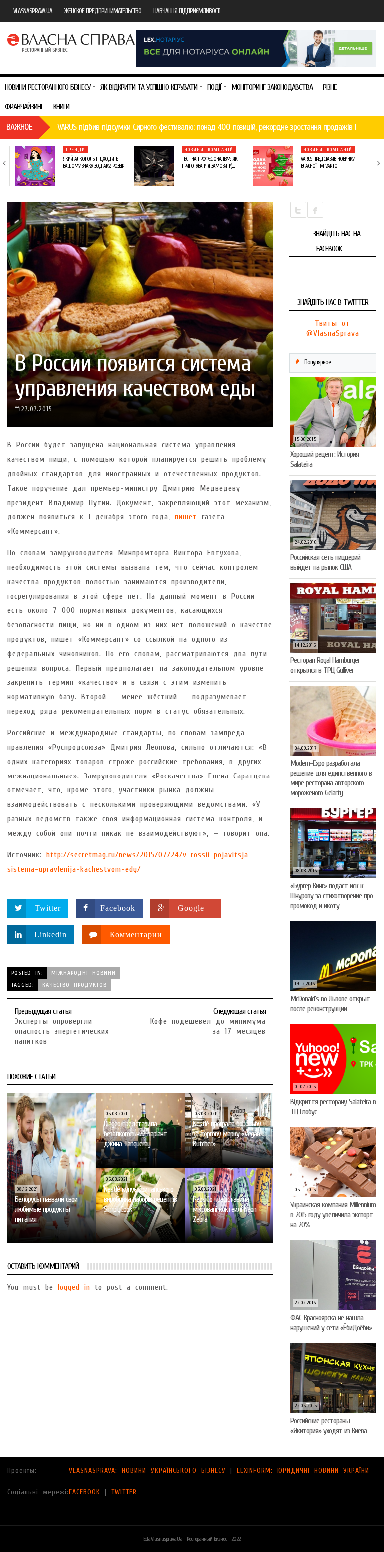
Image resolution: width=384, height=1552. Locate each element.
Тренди (76, 150)
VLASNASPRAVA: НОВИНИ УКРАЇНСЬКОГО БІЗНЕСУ (147, 1470)
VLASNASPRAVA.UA (33, 11)
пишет (186, 516)
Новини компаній (209, 150)
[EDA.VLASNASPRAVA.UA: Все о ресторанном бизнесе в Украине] (72, 41)
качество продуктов (74, 984)
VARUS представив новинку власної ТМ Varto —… (327, 162)
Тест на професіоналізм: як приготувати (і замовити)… (210, 162)
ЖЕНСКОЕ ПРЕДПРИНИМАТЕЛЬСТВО (103, 11)
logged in (74, 1287)
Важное (19, 127)
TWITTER (124, 1492)
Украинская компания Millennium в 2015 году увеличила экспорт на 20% (333, 1214)
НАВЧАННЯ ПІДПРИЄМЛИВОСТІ (187, 11)
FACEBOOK (84, 1492)
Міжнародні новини (84, 972)
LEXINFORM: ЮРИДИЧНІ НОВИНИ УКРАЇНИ (303, 1470)
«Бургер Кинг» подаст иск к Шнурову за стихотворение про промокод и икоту (331, 895)
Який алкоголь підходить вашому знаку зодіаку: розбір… (94, 162)
